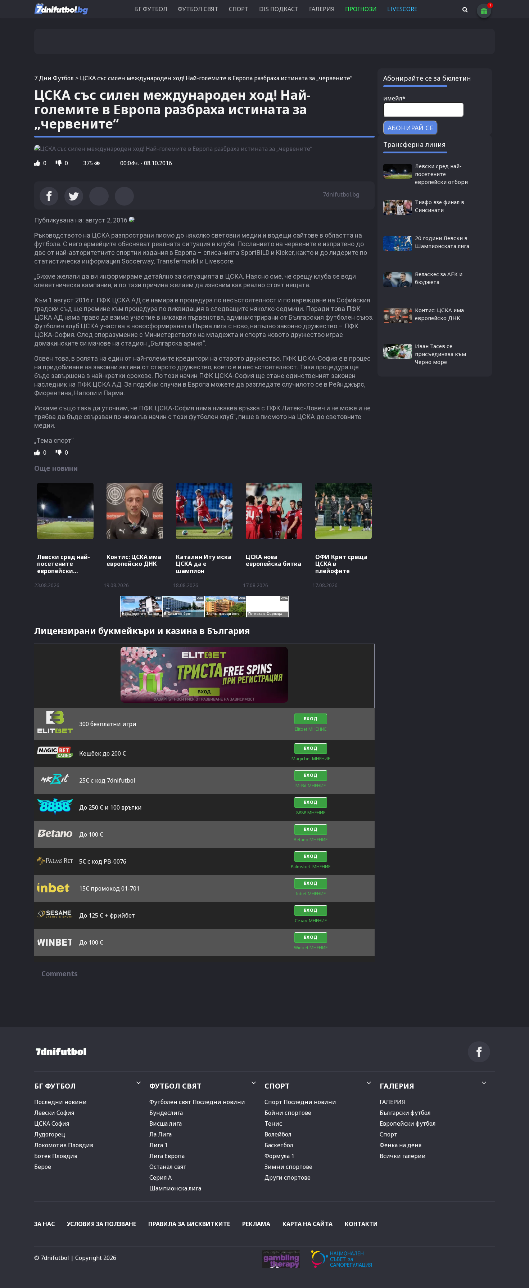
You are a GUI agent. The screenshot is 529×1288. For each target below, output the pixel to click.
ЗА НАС (44, 1224)
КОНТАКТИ (361, 1224)
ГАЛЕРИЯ (322, 9)
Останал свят (167, 1167)
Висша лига (165, 1123)
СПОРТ (239, 9)
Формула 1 (279, 1156)
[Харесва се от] (37, 163)
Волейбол (277, 1134)
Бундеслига (166, 1113)
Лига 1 (158, 1145)
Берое (42, 1167)
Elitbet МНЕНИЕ (310, 729)
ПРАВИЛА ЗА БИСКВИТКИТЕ (189, 1224)
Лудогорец (49, 1134)
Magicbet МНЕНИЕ (310, 759)
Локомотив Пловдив (63, 1145)
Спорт (388, 1134)
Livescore (402, 9)
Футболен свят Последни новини (197, 1102)
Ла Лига (160, 1134)
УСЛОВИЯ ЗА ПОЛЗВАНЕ (101, 1224)
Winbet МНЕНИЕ (310, 948)
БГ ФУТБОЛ (151, 9)
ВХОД (311, 719)
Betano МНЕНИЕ (310, 840)
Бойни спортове (287, 1113)
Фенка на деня (400, 1145)
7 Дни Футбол (54, 78)
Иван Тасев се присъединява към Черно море (440, 353)
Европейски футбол (408, 1123)
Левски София (54, 1113)
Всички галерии (403, 1156)
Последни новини (60, 1102)
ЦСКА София (51, 1123)
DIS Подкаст (279, 9)
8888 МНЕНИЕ (310, 813)
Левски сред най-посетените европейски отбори (441, 173)
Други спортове (287, 1177)
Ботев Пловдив (55, 1156)
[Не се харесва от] (59, 163)
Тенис (273, 1123)
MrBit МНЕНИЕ (310, 786)
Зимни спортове (288, 1167)
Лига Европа (167, 1156)
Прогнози (361, 9)
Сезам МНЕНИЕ (311, 921)
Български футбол (405, 1113)
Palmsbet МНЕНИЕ (310, 867)
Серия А (160, 1177)
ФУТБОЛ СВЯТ (198, 9)
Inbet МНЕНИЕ (311, 894)
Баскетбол (278, 1145)
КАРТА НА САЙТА (307, 1224)
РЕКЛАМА (256, 1224)
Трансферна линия (414, 144)
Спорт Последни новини (300, 1102)
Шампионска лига (175, 1188)
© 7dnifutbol (51, 1258)
